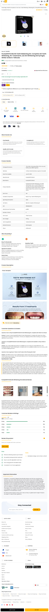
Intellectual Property (6, 528)
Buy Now (19, 123)
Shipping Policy (5, 537)
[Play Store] (37, 567)
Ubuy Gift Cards (29, 535)
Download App (28, 522)
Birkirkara (4, 564)
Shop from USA (6, 594)
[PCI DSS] (5, 588)
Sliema (3, 579)
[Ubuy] (5, 1)
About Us (4, 522)
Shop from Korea (42, 594)
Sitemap (3, 530)
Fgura (3, 574)
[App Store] (29, 567)
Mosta (3, 568)
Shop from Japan (22, 594)
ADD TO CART (12, 609)
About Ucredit (28, 533)
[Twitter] (10, 605)
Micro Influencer (5, 539)
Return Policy (28, 528)
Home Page (4, 7)
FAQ (26, 530)
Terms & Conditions (7, 602)
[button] (38, 1)
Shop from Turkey (15, 595)
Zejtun (3, 577)
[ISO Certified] (14, 587)
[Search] (46, 5)
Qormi (3, 566)
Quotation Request (6, 526)
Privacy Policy (16, 602)
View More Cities (5, 581)
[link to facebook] (24, 36)
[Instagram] (5, 605)
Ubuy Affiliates (28, 539)
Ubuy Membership (6, 541)
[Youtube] (7, 605)
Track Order (4, 533)
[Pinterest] (13, 605)
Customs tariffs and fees (7, 535)
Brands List (27, 524)
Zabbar (3, 570)
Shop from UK (14, 594)
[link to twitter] (28, 36)
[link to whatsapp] (21, 36)
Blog (26, 537)
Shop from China (6, 595)
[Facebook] (3, 605)
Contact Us (4, 524)
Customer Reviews (29, 526)
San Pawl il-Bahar (6, 572)
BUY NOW (37, 609)
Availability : (4, 70)
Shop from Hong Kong (32, 594)
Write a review (5, 446)
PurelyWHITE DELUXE (6, 10)
